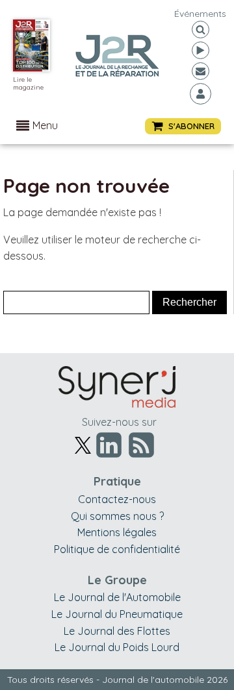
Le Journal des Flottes (117, 630)
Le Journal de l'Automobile (117, 597)
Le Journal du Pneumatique (117, 614)
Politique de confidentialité (117, 549)
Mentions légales (117, 532)
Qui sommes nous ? (117, 516)
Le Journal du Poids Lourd (117, 647)
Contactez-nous (117, 499)
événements (200, 13)
